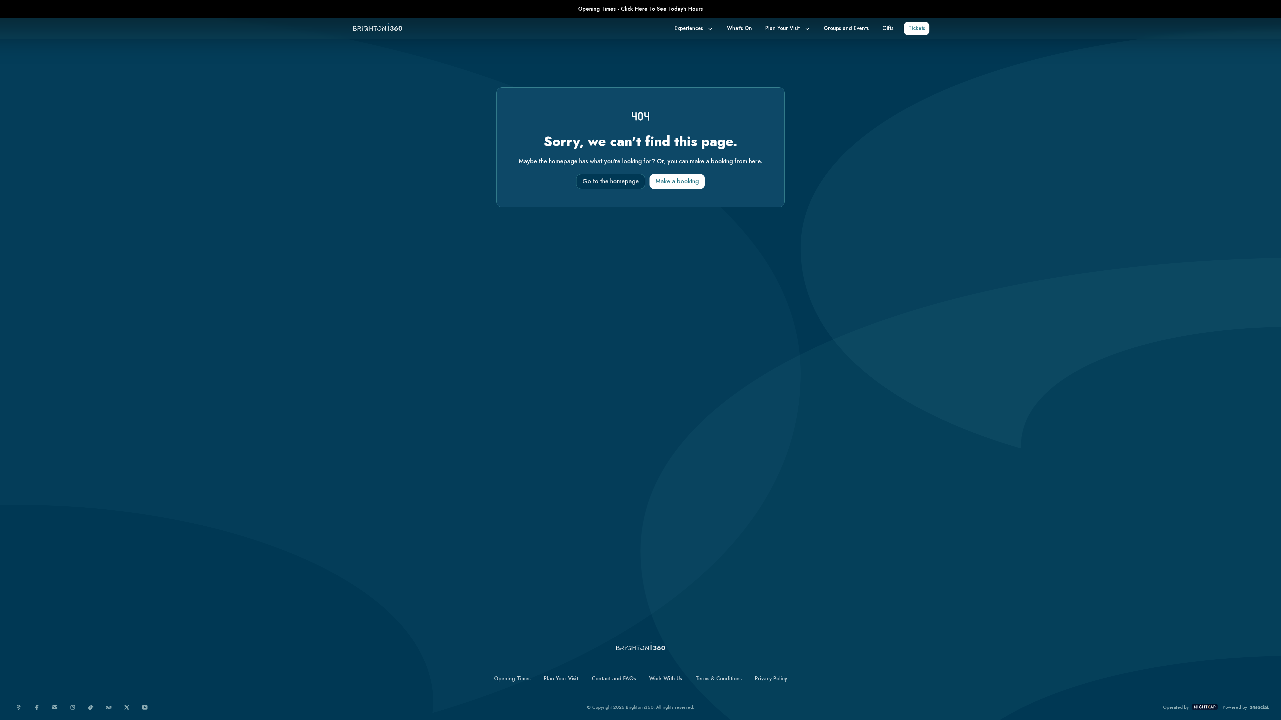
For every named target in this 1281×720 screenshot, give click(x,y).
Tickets (916, 28)
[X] (127, 707)
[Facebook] (37, 707)
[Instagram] (73, 707)
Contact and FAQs (614, 678)
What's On (739, 28)
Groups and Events (846, 28)
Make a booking (677, 181)
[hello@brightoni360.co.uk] (55, 707)
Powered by (1235, 707)
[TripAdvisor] (109, 707)
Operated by (1176, 707)
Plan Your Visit (782, 28)
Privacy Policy (771, 678)
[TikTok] (91, 707)
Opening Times (512, 678)
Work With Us (665, 678)
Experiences (689, 28)
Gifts (887, 28)
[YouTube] (145, 707)
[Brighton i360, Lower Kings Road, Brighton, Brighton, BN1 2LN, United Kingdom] (19, 707)
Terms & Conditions (719, 678)
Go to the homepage (610, 181)
